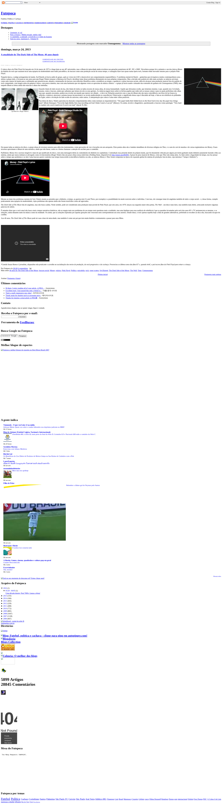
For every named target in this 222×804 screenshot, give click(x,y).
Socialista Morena (10, 447)
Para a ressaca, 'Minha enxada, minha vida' (25, 35)
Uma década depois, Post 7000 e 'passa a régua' (23, 593)
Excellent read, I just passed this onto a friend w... (24, 291)
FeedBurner (27, 322)
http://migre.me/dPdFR (120, 155)
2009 (5, 611)
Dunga (171, 799)
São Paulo (80, 799)
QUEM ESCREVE (40, 23)
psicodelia (81, 270)
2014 (5, 598)
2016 (5, 588)
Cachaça (24, 799)
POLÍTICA (11, 23)
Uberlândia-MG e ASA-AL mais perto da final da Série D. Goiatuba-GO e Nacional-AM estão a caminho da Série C (54, 434)
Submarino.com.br (7, 623)
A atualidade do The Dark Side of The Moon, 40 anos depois (30, 54)
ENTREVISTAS (29, 23)
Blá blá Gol (7, 454)
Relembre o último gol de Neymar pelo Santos (83, 485)
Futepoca (8, 13)
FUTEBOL (4, 23)
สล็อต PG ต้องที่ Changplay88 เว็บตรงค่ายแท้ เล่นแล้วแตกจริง (26, 463)
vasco (147, 799)
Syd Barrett (104, 270)
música (58, 270)
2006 (5, 619)
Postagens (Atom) (13, 278)
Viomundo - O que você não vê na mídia (19, 425)
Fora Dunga (198, 799)
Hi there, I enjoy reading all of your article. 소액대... (25, 288)
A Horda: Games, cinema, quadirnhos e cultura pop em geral (27, 560)
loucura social (44, 270)
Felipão (190, 799)
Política (73, 270)
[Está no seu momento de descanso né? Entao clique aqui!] (22, 578)
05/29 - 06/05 (10, 591)
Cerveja (72, 799)
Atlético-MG (100, 799)
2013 (5, 601)
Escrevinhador (9, 568)
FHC (205, 799)
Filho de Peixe (8, 483)
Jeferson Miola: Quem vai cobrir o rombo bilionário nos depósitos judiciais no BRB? (34, 427)
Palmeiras (50, 799)
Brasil (121, 799)
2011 (5, 606)
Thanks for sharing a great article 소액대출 (21, 298)
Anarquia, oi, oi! (16, 33)
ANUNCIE (67, 23)
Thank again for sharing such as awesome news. (23, 295)
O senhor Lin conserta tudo (22, 548)
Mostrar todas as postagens (134, 43)
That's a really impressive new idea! (19, 293)
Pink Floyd (66, 270)
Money (52, 270)
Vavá (31, 802)
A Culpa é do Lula (214, 799)
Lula (116, 799)
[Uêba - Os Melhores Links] (8, 649)
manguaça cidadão (7, 802)
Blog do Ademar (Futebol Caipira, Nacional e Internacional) (26, 432)
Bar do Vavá (25, 802)
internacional (182, 799)
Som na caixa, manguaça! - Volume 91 (24, 39)
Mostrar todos (217, 576)
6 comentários (23, 268)
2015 (5, 596)
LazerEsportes (9, 461)
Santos (43, 799)
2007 (5, 616)
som (175, 799)
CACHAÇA (19, 23)
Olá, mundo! (7, 570)
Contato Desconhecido (11, 562)
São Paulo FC (62, 799)
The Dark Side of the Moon (119, 270)
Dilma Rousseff (155, 799)
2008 (5, 614)
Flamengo (110, 799)
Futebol (5, 799)
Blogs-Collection (10, 641)
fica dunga (36, 802)
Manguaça (127, 799)
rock (87, 270)
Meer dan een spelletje (20, 471)
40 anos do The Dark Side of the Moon (23, 270)
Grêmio (141, 799)
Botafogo (164, 799)
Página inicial (103, 274)
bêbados (18, 802)
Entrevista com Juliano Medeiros (15, 449)
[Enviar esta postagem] (29, 268)
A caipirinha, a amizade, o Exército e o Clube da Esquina (31, 37)
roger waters (94, 270)
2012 (5, 603)
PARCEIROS (59, 23)
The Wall (133, 270)
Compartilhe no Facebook (54, 61)
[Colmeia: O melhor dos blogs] (19, 655)
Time (139, 270)
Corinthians (34, 799)
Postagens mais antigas (212, 274)
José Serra (90, 799)
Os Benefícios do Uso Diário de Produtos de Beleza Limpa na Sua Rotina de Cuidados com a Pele (38, 456)
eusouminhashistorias (11, 468)
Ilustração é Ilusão (10, 546)
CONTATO (50, 23)
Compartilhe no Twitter (53, 59)
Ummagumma (147, 270)
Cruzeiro (135, 799)
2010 (5, 608)
